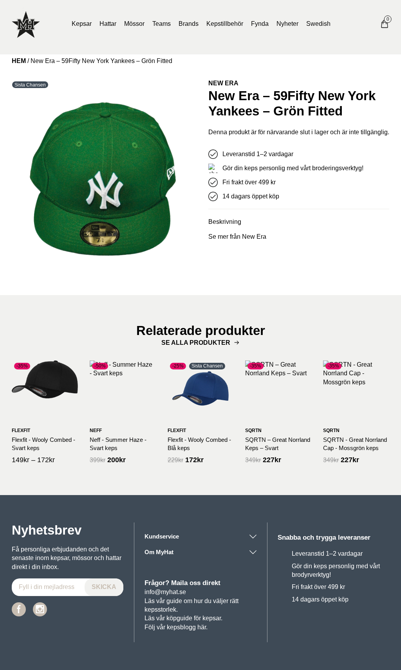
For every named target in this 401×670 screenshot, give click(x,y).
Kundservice (162, 536)
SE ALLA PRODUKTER (195, 342)
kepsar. (212, 618)
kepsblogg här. (187, 627)
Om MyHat (159, 552)
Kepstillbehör (224, 23)
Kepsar (82, 23)
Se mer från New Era (237, 236)
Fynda (260, 23)
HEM (19, 61)
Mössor (134, 23)
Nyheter (287, 23)
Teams (161, 23)
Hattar (107, 23)
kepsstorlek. (161, 609)
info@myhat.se (165, 592)
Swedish (318, 23)
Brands (189, 23)
